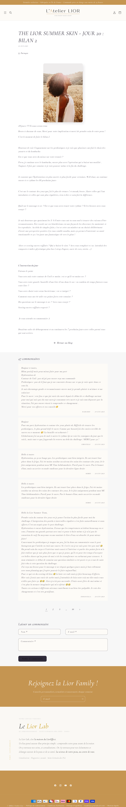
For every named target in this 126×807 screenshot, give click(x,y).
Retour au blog (65, 342)
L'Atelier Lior (18, 806)
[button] (5, 12)
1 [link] (46, 609)
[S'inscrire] (82, 699)
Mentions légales (113, 806)
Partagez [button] (24, 53)
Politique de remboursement (35, 806)
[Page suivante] (79, 609)
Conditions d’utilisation (56, 806)
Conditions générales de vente (94, 806)
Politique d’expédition (74, 806)
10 (73, 609)
